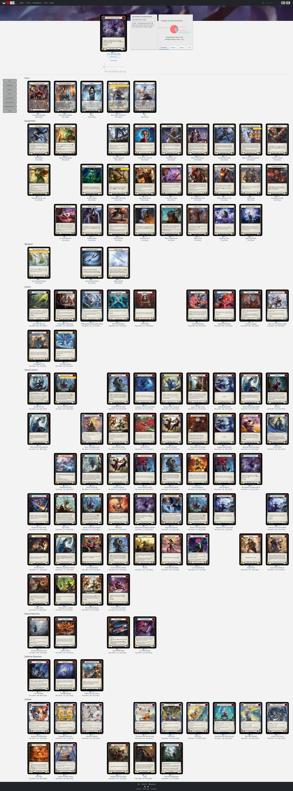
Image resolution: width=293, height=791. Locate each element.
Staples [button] (21, 3)
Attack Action (10, 98)
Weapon (9, 89)
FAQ (138, 784)
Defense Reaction (10, 106)
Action (10, 94)
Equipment (10, 85)
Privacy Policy (154, 789)
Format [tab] (173, 47)
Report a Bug (146, 789)
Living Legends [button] (37, 3)
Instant (10, 111)
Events (29, 3)
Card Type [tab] (163, 47)
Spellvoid (114, 57)
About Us (144, 784)
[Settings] (288, 2)
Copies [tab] (182, 47)
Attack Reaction (9, 102)
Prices (46, 3)
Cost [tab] (189, 47)
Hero (9, 81)
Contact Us (138, 789)
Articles (51, 3)
